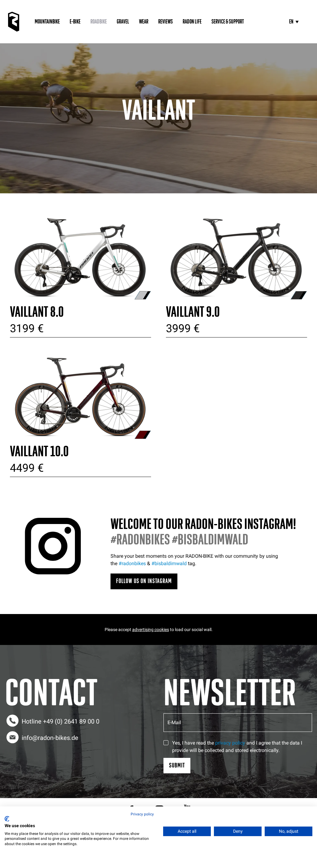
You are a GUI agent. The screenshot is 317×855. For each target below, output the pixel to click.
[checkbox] (165, 742)
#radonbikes (132, 563)
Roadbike (98, 22)
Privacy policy (142, 814)
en (291, 22)
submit (177, 765)
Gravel (123, 22)
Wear (143, 22)
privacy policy (230, 743)
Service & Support (227, 22)
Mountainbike (47, 22)
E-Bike (75, 22)
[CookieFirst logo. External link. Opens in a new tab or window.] (7, 819)
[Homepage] (14, 22)
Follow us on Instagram (144, 581)
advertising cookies (150, 629)
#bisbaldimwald (169, 563)
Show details (81, 251)
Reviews (165, 22)
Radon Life (192, 22)
